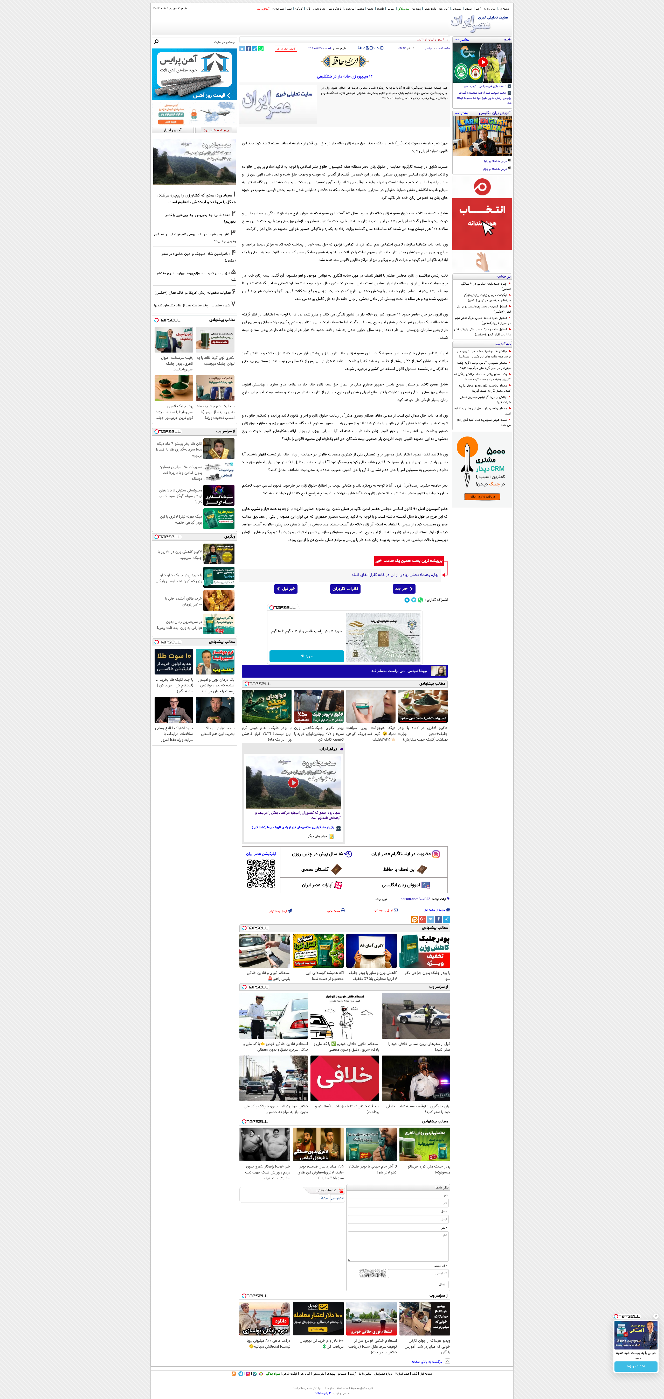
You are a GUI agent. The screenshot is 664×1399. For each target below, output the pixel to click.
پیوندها (331, 1374)
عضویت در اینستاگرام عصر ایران (401, 854)
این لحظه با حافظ (399, 869)
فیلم (289, 9)
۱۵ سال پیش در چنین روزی (317, 854)
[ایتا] (414, 919)
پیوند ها (416, 9)
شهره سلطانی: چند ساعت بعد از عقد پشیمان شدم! (192, 305)
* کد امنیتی (440, 1265)
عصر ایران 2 (278, 9)
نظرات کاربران (345, 589)
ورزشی (360, 9)
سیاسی (391, 9)
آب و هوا (443, 9)
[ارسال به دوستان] (363, 48)
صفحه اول (504, 9)
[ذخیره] (367, 48)
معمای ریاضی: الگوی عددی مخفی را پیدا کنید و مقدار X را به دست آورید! (484, 388)
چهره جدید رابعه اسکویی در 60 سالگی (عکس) (486, 286)
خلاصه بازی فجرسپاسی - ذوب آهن (485, 86)
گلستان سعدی (315, 869)
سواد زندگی (403, 9)
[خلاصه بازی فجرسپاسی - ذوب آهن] (482, 63)
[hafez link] (345, 61)
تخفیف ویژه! (636, 1366)
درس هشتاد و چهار (495, 169)
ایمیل (444, 1211)
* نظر (444, 1228)
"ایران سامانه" (323, 1393)
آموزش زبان (263, 9)
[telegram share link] (254, 48)
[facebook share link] (248, 48)
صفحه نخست (443, 49)
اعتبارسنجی (337, 1198)
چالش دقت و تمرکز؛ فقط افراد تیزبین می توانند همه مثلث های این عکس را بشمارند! (484, 354)
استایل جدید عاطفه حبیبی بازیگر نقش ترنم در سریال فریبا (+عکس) (483, 321)
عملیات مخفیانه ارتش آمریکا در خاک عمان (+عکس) (193, 292)
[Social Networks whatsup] (420, 600)
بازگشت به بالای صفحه (427, 1362)
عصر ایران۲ (402, 1374)
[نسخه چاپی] (359, 48)
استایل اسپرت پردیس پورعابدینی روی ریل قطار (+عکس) (484, 309)
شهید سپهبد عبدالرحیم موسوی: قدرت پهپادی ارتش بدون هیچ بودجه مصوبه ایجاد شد (484, 98)
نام (445, 1195)
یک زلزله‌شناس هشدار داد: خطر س (423, 39)
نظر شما (442, 1187)
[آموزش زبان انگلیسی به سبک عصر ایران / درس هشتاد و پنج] (482, 136)
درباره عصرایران (383, 1374)
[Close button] (656, 1316)
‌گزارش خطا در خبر (285, 49)
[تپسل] (271, 607)
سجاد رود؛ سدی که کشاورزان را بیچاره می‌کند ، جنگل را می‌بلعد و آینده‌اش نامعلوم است (298, 816)
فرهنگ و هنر (334, 9)
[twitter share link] (242, 48)
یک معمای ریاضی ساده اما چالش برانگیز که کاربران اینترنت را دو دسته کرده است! (482, 377)
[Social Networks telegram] (407, 600)
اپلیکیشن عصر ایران (261, 854)
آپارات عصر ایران (317, 885)
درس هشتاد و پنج (496, 161)
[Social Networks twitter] (414, 600)
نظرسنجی (456, 9)
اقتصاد (380, 9)
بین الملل (349, 9)
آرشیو (478, 9)
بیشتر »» (462, 39)
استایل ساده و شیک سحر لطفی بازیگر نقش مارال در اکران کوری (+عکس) (482, 332)
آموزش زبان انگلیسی (401, 885)
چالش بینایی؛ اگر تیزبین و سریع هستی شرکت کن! (485, 400)
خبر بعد (401, 589)
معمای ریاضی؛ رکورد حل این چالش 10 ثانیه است (482, 411)
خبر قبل (288, 589)
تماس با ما (489, 9)
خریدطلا (307, 656)
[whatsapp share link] (261, 48)
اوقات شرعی (430, 9)
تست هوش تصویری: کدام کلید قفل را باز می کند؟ (484, 422)
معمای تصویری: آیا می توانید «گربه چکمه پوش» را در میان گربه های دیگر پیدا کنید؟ (484, 365)
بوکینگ (324, 1198)
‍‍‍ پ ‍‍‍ (377, 47)
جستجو (468, 9)
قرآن (308, 9)
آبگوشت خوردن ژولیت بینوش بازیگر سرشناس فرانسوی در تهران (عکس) (487, 298)
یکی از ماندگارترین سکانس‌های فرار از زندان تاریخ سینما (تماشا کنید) (293, 827)
